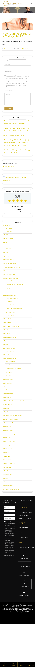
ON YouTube (24, 616)
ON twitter (23, 578)
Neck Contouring (25, 48)
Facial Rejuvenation (12, 319)
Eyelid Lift (7, 361)
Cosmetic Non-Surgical (11, 298)
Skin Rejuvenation (9, 491)
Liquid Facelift (8, 443)
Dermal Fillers (10, 301)
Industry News (10, 265)
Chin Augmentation (10, 284)
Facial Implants (9, 375)
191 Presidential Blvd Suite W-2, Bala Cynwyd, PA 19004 (25, 535)
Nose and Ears (10, 333)
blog (5, 262)
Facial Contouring (9, 368)
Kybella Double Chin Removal (13, 436)
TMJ (5, 502)
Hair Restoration (9, 414)
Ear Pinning (7, 343)
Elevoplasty (7, 354)
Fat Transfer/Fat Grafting (13, 389)
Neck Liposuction (9, 462)
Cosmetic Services (10, 316)
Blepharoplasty (9, 259)
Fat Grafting (8, 403)
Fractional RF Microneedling (14, 305)
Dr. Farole (6, 48)
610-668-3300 (9, 186)
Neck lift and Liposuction (14, 329)
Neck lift (8, 396)
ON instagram (25, 606)
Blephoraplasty (10, 381)
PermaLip (7, 476)
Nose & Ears (8, 469)
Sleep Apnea (8, 495)
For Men (6, 407)
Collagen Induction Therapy (12, 287)
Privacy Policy (7, 625)
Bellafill (6, 255)
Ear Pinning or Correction (12, 346)
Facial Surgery (8, 400)
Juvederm (7, 428)
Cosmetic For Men (9, 295)
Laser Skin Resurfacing (11, 439)
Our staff (10, 251)
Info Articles (9, 269)
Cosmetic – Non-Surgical (11, 291)
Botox (6, 273)
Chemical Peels (9, 280)
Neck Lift (7, 458)
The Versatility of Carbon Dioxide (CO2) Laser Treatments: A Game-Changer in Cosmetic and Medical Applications (16, 163)
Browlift (6, 276)
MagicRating (20, 232)
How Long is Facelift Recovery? (14, 156)
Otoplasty (7, 473)
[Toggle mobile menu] (32, 3)
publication (7, 480)
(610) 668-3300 (25, 632)
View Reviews (17, 229)
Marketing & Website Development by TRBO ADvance (22, 626)
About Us (7, 246)
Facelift (9, 321)
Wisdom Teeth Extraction (12, 509)
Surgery (6, 498)
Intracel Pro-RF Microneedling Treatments (17, 421)
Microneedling (8, 450)
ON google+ (24, 596)
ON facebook (24, 587)
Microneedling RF (11, 312)
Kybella (8, 308)
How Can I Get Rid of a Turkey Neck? (16, 35)
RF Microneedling (9, 484)
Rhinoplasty (10, 335)
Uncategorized (8, 506)
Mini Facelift (11, 325)
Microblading (8, 447)
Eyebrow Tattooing (10, 357)
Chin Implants (10, 371)
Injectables (7, 417)
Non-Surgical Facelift (10, 465)
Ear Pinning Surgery (10, 350)
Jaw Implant (8, 425)
